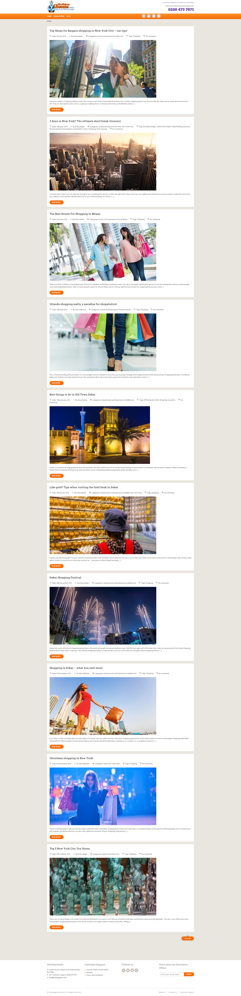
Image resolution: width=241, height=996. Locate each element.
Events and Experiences (106, 36)
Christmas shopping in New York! (71, 758)
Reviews (191, 2)
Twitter (154, 16)
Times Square (102, 129)
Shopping (136, 36)
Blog (69, 16)
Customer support (169, 2)
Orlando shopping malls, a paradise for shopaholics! (83, 304)
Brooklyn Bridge (149, 126)
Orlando (128, 309)
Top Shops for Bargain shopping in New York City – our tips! (88, 30)
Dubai (104, 400)
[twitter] (128, 970)
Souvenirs (171, 400)
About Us (162, 992)
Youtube (149, 16)
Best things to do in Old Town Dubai (72, 394)
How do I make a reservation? (97, 970)
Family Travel (107, 854)
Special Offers (59, 16)
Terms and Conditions (94, 975)
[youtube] (132, 970)
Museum (186, 126)
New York (119, 36)
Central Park (161, 126)
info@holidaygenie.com (58, 977)
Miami (125, 219)
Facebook (144, 16)
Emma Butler (78, 36)
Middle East (129, 400)
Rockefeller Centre (81, 129)
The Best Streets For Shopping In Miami (75, 213)
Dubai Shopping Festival (65, 577)
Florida (120, 219)
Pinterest (159, 16)
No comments (151, 36)
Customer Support (187, 992)
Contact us (182, 2)
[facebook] (124, 970)
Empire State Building (174, 126)
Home (49, 16)
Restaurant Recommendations (61, 129)
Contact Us (173, 992)
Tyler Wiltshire (80, 309)
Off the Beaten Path (151, 400)
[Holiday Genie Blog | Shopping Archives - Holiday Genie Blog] (62, 6)
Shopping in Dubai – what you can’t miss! (76, 667)
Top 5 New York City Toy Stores (70, 848)
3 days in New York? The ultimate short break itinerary (85, 121)
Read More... (56, 109)
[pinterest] (136, 970)
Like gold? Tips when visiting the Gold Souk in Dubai (84, 487)
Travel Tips (129, 126)
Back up (188, 938)
